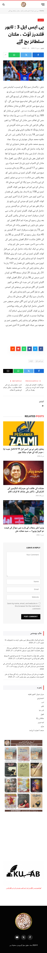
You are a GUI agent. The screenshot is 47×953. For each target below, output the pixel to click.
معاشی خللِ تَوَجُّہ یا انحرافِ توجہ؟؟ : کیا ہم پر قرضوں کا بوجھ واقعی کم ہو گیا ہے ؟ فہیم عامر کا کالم (24, 657)
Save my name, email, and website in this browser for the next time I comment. (23, 606)
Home (42, 11)
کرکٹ (31, 361)
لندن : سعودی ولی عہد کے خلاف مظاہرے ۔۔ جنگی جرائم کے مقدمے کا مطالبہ (12, 387)
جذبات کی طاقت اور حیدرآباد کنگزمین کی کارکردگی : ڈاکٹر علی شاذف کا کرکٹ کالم (25, 490)
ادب (42, 702)
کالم (42, 706)
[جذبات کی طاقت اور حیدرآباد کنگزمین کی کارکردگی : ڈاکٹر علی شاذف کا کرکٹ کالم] (23, 473)
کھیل (42, 714)
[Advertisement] (23, 836)
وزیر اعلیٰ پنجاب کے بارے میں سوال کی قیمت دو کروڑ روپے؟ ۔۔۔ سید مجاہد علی (24, 529)
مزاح (42, 726)
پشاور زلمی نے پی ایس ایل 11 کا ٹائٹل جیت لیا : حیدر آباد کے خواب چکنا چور (23, 450)
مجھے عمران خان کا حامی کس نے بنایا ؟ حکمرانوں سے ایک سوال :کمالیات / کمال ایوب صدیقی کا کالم (25, 649)
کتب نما (41, 710)
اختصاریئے (40, 698)
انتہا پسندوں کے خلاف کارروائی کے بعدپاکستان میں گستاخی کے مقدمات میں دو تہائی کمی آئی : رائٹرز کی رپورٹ (23, 665)
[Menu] (42, 4)
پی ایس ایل (39, 361)
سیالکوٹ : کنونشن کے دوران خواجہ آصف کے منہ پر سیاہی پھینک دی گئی (34, 387)
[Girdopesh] (23, 4)
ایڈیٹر (42, 48)
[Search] (4, 4)
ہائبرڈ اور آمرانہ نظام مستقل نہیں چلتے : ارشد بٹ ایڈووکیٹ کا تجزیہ (24, 641)
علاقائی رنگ (40, 718)
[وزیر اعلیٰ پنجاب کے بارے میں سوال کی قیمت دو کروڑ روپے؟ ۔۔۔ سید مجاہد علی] (23, 512)
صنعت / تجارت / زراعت (36, 730)
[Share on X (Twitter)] (26, 55)
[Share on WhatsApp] (14, 55)
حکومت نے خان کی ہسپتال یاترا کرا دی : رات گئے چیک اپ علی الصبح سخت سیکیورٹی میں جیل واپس (24, 676)
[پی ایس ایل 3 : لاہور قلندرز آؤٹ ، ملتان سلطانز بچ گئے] (23, 70)
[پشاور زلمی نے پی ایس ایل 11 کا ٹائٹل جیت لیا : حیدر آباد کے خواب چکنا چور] (23, 433)
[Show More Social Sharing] (5, 55)
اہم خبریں (41, 20)
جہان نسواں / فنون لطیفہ (36, 694)
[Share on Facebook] (38, 55)
